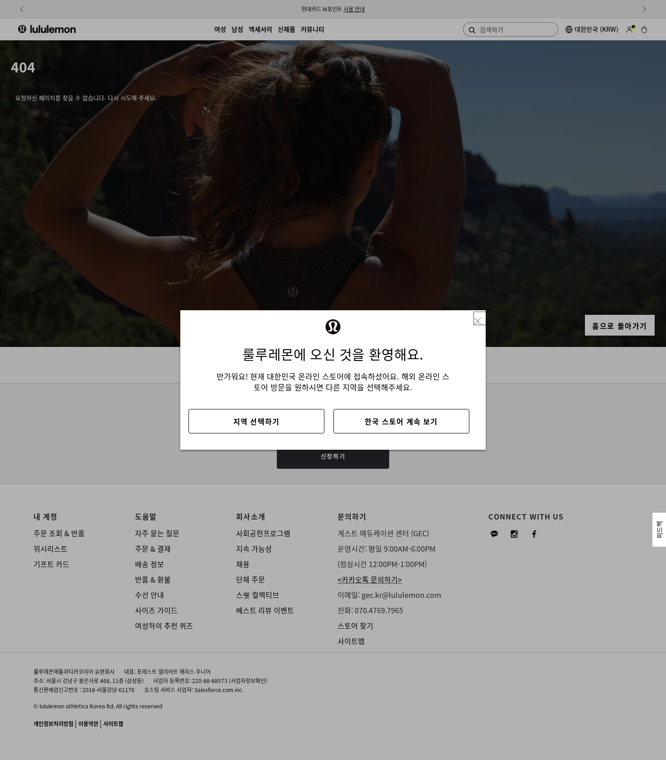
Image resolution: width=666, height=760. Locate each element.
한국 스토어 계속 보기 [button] (401, 421)
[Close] (481, 318)
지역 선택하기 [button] (256, 421)
